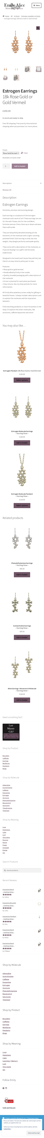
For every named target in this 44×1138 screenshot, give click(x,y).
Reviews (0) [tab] (7, 190)
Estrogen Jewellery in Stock (30, 16)
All (11, 16)
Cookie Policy (7, 1129)
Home (7, 16)
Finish (5, 150)
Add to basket (19, 166)
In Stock (17, 16)
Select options (22, 380)
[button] (38, 28)
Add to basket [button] (22, 443)
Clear (26, 153)
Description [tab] (7, 183)
